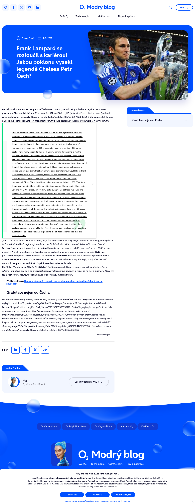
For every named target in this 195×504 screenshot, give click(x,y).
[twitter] (21, 7)
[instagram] (5, 7)
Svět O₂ (64, 16)
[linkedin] (37, 7)
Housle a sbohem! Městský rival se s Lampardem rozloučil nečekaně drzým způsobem (54, 282)
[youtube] (29, 7)
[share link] (45, 350)
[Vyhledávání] (170, 7)
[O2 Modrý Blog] (97, 7)
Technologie (82, 16)
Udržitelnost (104, 16)
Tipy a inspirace (126, 16)
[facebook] (13, 7)
